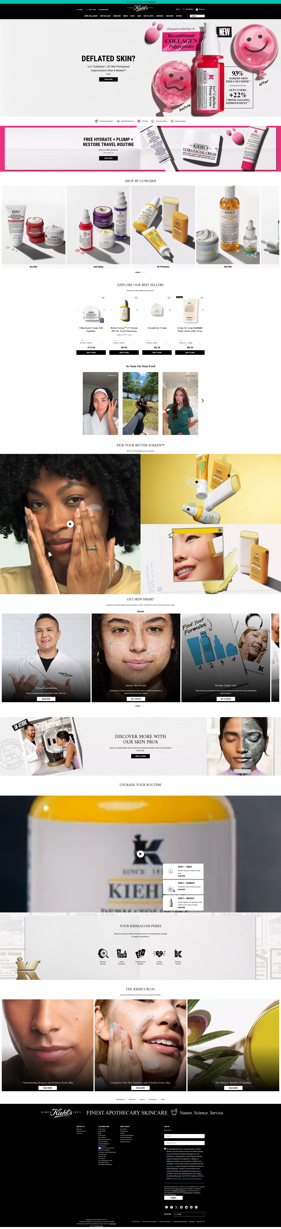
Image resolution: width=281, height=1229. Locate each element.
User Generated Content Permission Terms (105, 1161)
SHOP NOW (108, 79)
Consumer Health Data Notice (107, 1152)
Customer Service (103, 9)
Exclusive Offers (103, 1142)
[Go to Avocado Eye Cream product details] (170, 870)
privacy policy (99, 1226)
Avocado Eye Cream (157, 328)
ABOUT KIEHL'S (125, 1126)
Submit (173, 1198)
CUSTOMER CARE (103, 1126)
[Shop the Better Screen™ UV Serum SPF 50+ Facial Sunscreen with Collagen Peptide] (188, 509)
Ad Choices (101, 1158)
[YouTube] (186, 1207)
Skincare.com (201, 1221)
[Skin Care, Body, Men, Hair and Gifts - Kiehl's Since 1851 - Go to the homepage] (140, 8)
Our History (123, 1129)
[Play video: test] (70, 524)
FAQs (99, 1133)
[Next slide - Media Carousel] (202, 400)
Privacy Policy (102, 1154)
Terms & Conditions (165, 1221)
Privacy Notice (187, 1192)
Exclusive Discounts (126, 1139)
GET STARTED (138, 699)
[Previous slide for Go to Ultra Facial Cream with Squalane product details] (78, 310)
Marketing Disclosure (179, 1191)
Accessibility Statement (105, 1164)
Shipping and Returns (104, 1139)
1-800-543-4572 (81, 1131)
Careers (122, 1133)
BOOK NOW (48, 699)
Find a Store (101, 1129)
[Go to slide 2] (143, 272)
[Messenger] (166, 1207)
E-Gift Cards (101, 1135)
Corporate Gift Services (127, 1135)
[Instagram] (181, 1207)
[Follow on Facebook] (171, 1207)
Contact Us (80, 1126)
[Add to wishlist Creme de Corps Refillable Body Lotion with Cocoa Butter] (202, 298)
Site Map (191, 1221)
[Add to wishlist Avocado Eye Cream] (169, 298)
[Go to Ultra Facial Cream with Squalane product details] (170, 887)
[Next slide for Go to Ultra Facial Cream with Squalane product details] (104, 310)
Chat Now (79, 1133)
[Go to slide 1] (137, 272)
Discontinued (102, 1146)
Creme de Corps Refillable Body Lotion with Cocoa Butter (190, 330)
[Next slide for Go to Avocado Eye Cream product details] (170, 310)
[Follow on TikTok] (196, 1207)
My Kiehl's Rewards (125, 1137)
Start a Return (102, 1137)
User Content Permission (149, 1221)
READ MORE (47, 1088)
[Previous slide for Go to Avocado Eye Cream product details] (144, 310)
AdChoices (113, 1224)
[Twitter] (176, 1207)
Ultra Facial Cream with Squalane (91, 330)
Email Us (79, 1129)
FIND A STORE (140, 756)
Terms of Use (102, 1156)
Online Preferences (103, 1144)
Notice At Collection (104, 1150)
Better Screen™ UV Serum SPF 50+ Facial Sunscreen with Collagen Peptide (124, 330)
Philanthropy (124, 1131)
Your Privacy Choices (108, 1148)
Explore (140, 611)
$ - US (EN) (79, 9)
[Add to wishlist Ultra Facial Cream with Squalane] (103, 298)
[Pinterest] (191, 1207)
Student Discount (125, 1142)
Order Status (102, 1131)
